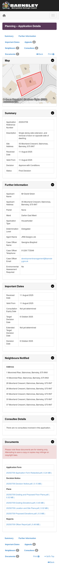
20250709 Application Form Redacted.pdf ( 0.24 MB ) (29, 472)
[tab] (29, 60)
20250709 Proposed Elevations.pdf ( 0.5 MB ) (25, 513)
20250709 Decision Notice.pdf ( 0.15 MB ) (24, 483)
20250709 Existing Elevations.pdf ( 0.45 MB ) (25, 502)
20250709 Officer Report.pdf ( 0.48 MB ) (23, 524)
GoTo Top (50, 556)
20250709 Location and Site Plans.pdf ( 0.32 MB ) (27, 508)
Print (50, 54)
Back (40, 54)
